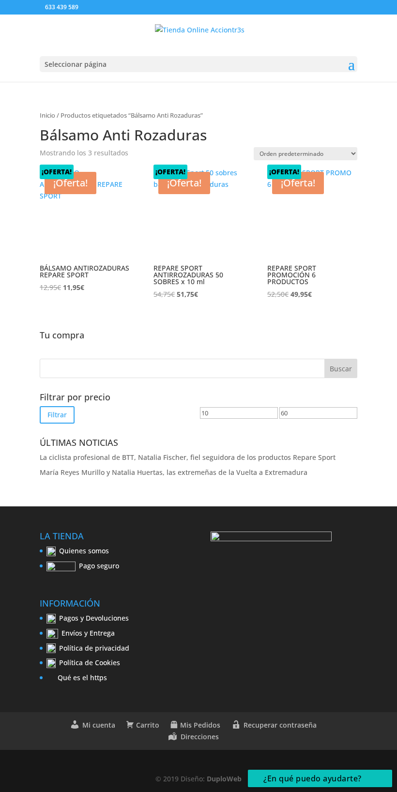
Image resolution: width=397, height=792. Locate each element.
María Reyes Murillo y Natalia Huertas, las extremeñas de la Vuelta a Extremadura (173, 472)
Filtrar (57, 414)
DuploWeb (224, 778)
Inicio (47, 115)
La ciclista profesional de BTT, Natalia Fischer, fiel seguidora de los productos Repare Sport (188, 457)
